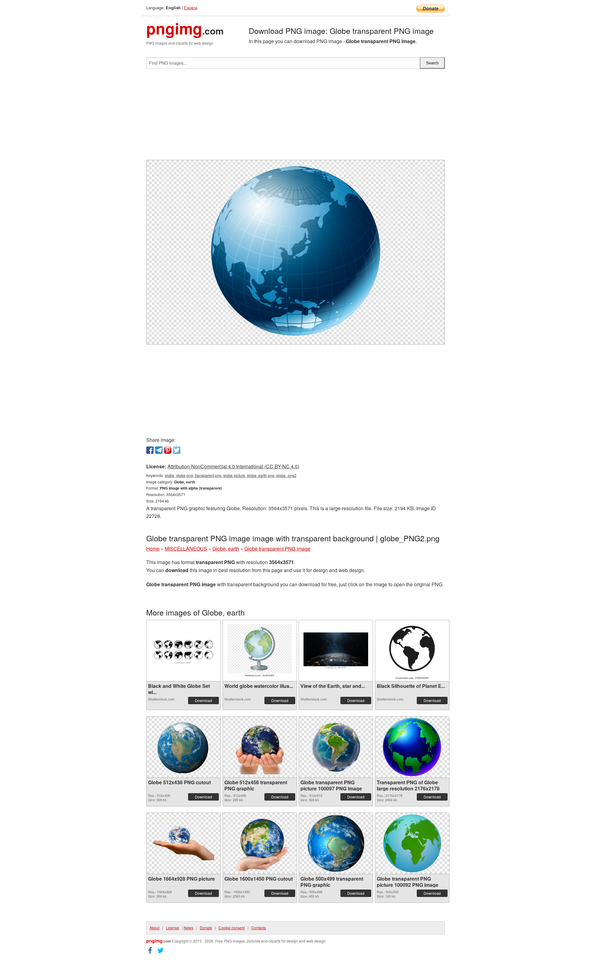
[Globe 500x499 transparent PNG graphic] (336, 843)
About (154, 927)
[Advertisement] (295, 117)
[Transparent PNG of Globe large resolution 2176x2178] (412, 747)
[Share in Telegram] (159, 450)
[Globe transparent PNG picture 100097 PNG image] (336, 747)
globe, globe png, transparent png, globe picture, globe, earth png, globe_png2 (230, 475)
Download (203, 700)
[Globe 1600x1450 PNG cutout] (260, 843)
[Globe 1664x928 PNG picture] (183, 843)
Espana (190, 7)
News (188, 927)
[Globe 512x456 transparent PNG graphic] (260, 747)
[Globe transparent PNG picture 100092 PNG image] (412, 843)
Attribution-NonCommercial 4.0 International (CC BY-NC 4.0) (233, 466)
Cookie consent (232, 927)
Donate (206, 927)
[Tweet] (176, 450)
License (172, 927)
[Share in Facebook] (150, 450)
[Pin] (167, 450)
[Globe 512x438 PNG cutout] (183, 747)
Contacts (258, 927)
